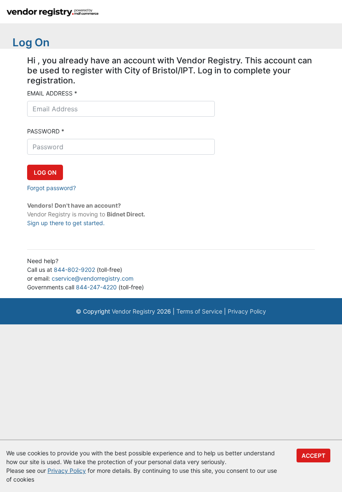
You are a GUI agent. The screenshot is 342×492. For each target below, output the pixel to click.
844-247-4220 (96, 287)
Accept (313, 455)
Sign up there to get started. (66, 222)
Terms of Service (199, 311)
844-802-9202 (74, 269)
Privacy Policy (247, 311)
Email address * (52, 93)
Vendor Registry (133, 311)
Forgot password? (51, 187)
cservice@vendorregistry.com (92, 278)
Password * (45, 131)
